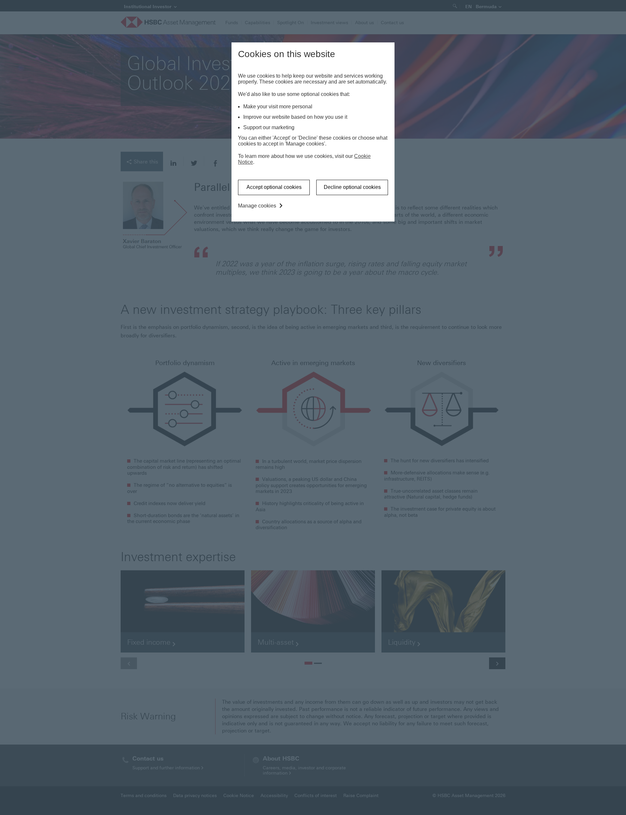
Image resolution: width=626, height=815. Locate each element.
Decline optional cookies (352, 187)
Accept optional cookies (274, 187)
